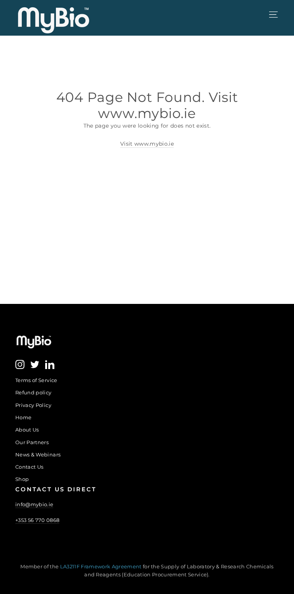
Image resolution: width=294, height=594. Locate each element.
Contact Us (29, 467)
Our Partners (32, 442)
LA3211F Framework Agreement (101, 566)
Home (23, 417)
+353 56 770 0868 (37, 520)
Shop (22, 479)
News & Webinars (37, 454)
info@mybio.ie (34, 504)
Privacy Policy (33, 405)
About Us (27, 430)
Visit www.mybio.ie (147, 143)
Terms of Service (36, 380)
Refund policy (33, 392)
